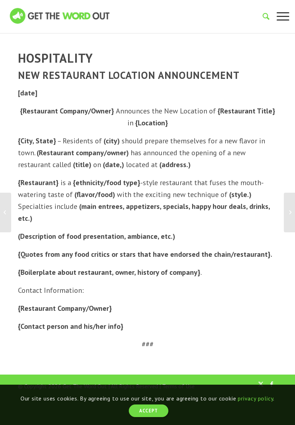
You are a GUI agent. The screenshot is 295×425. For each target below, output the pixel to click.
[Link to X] (260, 384)
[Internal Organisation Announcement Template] (5, 212)
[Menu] (279, 16)
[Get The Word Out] (60, 21)
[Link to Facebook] (271, 384)
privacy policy (255, 398)
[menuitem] (262, 16)
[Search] (262, 16)
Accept (148, 411)
